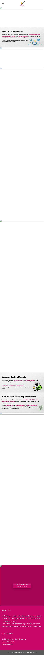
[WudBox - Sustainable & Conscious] (22, 3)
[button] (3, 3)
